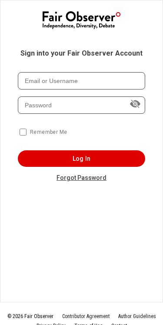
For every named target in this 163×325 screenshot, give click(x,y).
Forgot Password (81, 177)
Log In (81, 158)
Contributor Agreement (86, 316)
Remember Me (48, 132)
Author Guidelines (137, 316)
